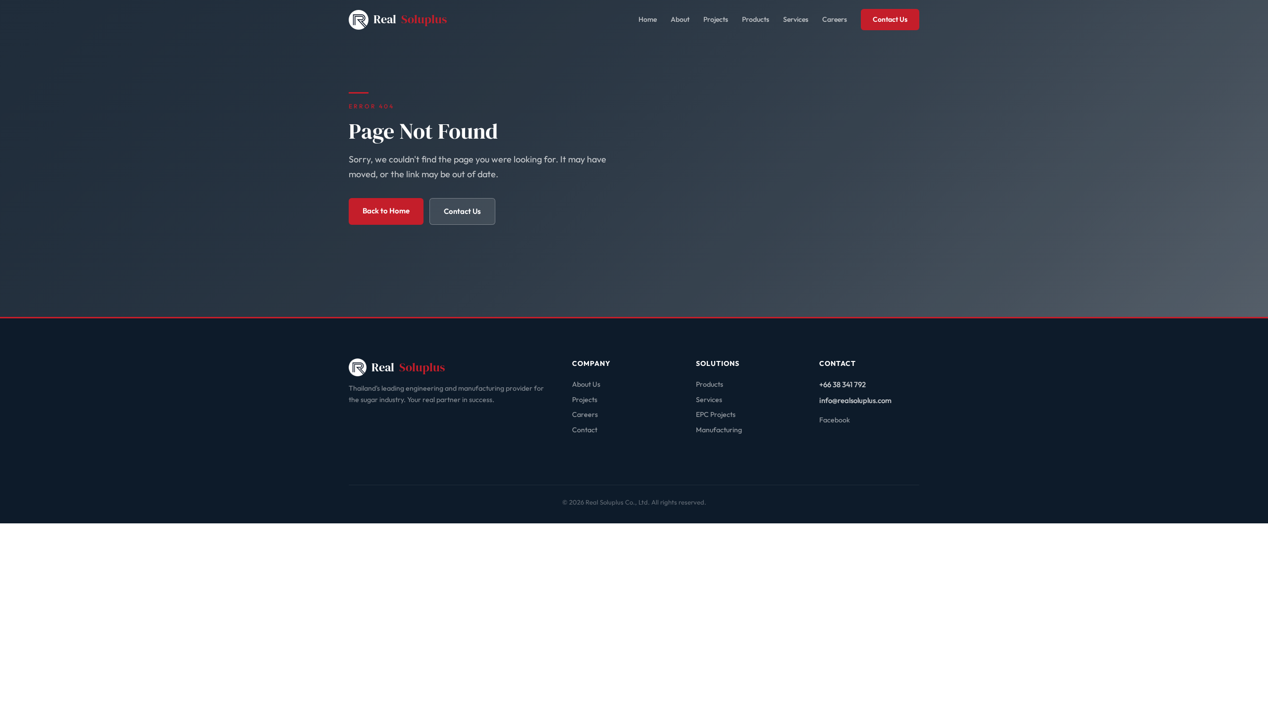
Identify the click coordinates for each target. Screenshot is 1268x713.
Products (755, 19)
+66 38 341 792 (842, 384)
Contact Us (890, 19)
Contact (584, 429)
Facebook (834, 419)
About (680, 19)
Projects (715, 19)
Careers (834, 19)
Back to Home (386, 210)
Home (647, 19)
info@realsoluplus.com (855, 400)
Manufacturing (719, 429)
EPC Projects (716, 414)
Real (410, 19)
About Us (586, 384)
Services (795, 19)
